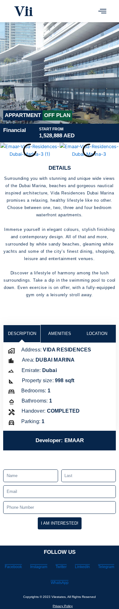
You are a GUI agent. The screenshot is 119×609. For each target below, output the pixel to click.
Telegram (106, 567)
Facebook (13, 567)
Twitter (61, 567)
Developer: (60, 440)
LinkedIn (82, 567)
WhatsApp (60, 582)
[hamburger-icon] (102, 11)
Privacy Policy (63, 606)
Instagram (38, 567)
